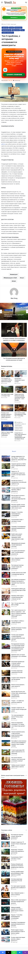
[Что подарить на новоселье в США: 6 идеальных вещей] (7, 373)
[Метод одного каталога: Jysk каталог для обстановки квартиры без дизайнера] (6, 498)
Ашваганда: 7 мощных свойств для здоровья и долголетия (17, 851)
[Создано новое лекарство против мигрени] (6, 680)
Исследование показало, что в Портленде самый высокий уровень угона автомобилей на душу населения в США (18, 647)
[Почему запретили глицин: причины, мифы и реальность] (6, 490)
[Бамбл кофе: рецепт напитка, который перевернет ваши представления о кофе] (6, 536)
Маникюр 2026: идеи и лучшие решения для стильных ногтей (17, 597)
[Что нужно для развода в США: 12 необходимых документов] (6, 553)
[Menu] (2, 3)
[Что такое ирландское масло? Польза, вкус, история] (6, 717)
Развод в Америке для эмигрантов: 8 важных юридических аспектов (17, 865)
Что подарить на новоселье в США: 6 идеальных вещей (6, 380)
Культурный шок (6, 30)
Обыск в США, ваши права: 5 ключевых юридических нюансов (18, 901)
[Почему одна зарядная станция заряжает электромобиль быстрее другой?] (6, 637)
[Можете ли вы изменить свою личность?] (6, 687)
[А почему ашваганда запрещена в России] (6, 673)
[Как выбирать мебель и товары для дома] (6, 623)
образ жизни (16, 30)
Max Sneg (14, 298)
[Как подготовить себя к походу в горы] (7, 389)
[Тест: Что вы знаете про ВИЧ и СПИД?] (6, 605)
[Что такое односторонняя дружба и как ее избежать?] (5, 888)
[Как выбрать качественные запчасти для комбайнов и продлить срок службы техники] (6, 743)
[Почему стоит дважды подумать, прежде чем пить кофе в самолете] (7, 407)
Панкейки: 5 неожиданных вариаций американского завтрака (18, 528)
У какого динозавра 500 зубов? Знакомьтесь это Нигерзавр (18, 751)
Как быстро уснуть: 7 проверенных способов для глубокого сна (18, 482)
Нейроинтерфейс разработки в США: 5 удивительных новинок (17, 909)
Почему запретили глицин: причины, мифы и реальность (18, 489)
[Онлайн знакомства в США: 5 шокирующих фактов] (6, 575)
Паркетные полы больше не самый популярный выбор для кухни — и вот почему (20, 397)
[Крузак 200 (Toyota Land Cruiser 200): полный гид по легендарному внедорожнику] (6, 694)
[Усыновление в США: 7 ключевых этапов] (6, 522)
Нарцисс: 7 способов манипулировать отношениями (17, 513)
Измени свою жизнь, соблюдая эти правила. (14, 315)
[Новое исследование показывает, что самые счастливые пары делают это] (6, 725)
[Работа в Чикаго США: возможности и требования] (7, 426)
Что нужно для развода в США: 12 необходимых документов (18, 552)
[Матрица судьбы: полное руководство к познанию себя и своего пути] (6, 507)
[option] (14, 311)
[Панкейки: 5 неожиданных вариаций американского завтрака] (6, 529)
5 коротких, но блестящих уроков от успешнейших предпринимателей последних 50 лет (20, 435)
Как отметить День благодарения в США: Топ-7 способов (20, 414)
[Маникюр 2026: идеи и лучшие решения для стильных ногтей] (6, 598)
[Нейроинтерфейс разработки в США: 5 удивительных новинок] (5, 909)
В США (8, 24)
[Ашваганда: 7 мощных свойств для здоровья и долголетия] (5, 852)
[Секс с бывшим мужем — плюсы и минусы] (6, 560)
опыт (22, 278)
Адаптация (13, 24)
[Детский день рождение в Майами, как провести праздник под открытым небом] (6, 582)
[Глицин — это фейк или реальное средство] (6, 703)
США (14, 281)
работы (3, 144)
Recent (14, 451)
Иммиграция (18, 27)
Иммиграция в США (10, 278)
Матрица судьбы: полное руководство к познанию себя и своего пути (18, 506)
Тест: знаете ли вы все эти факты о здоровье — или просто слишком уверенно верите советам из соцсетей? (18, 613)
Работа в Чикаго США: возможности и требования (7, 433)
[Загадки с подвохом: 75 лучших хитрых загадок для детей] (6, 710)
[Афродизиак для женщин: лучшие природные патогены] (6, 545)
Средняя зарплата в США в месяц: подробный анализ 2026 (18, 465)
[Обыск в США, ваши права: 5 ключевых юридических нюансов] (5, 902)
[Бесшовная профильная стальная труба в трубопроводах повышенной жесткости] (6, 664)
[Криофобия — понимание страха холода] (21, 373)
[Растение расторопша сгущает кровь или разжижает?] (6, 567)
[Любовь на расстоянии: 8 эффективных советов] (6, 767)
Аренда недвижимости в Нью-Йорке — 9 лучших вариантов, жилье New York (18, 458)
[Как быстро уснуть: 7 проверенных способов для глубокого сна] (6, 483)
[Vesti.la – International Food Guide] (10, 2)
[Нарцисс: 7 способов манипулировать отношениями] (6, 514)
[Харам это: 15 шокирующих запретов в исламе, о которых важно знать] (6, 473)
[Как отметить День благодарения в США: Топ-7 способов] (21, 407)
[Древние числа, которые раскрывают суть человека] (6, 657)
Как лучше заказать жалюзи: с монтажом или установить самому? (18, 759)
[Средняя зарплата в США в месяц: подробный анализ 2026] (6, 466)
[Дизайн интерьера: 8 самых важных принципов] (6, 630)
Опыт (22, 30)
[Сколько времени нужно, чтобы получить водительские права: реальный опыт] (6, 734)
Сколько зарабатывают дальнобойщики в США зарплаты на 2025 (17, 873)
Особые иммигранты (7, 32)
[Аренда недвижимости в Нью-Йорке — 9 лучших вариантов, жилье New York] (6, 458)
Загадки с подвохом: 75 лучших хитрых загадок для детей (18, 709)
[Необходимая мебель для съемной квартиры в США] (6, 591)
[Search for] (26, 3)
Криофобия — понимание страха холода (20, 380)
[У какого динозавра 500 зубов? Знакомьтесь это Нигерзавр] (6, 752)
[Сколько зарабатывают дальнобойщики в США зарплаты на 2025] (5, 874)
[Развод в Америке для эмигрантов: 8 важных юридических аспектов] (5, 866)
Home (4, 24)
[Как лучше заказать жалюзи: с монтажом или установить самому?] (6, 760)
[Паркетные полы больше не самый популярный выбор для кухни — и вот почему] (21, 389)
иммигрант (14, 274)
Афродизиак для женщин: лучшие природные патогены (18, 544)
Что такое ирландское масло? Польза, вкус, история (17, 716)
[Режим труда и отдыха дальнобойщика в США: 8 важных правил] (5, 932)
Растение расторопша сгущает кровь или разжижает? (17, 566)
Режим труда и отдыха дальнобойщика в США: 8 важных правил (18, 931)
